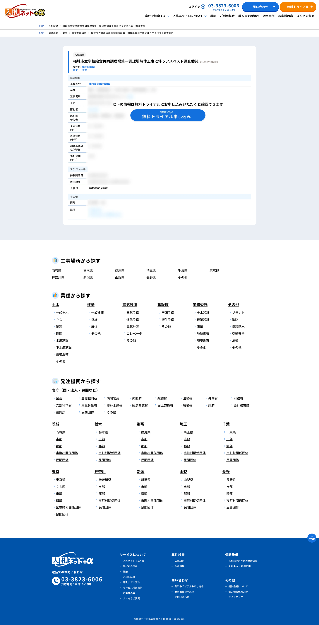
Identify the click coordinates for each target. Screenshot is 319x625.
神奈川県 (58, 277)
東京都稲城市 (88, 66)
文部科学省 (64, 405)
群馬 (140, 424)
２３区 (60, 486)
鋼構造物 (62, 354)
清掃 (235, 340)
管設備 (163, 304)
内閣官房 (113, 398)
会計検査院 (241, 405)
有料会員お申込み (184, 591)
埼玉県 (151, 270)
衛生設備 (168, 319)
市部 (59, 439)
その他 (182, 277)
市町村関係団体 (67, 452)
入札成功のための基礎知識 (243, 561)
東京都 (214, 270)
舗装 (59, 326)
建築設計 (203, 319)
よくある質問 (305, 15)
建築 (91, 304)
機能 (213, 15)
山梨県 (119, 277)
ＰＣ (59, 319)
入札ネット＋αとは (133, 561)
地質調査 (203, 333)
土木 (55, 304)
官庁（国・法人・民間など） (76, 390)
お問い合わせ (182, 597)
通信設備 (132, 319)
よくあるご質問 (131, 598)
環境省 (187, 405)
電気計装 (132, 326)
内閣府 (137, 398)
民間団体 (87, 412)
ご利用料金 (227, 15)
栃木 (98, 424)
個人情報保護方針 (238, 591)
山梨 (183, 471)
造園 (59, 333)
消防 (235, 319)
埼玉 (183, 424)
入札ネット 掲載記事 (240, 566)
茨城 (55, 424)
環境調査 (203, 340)
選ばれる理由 (130, 566)
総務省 (162, 398)
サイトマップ (236, 597)
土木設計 (203, 312)
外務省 (213, 398)
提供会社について (238, 586)
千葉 (226, 424)
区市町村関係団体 (68, 507)
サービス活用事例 (132, 587)
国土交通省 (165, 405)
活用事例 (269, 15)
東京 (55, 471)
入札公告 (179, 561)
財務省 (238, 398)
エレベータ (134, 333)
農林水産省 (114, 405)
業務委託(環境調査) (100, 84)
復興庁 (60, 412)
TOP (312, 539)
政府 (211, 405)
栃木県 (88, 270)
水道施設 (62, 340)
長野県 (151, 277)
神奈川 (100, 471)
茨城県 (56, 270)
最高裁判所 (89, 398)
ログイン (194, 6)
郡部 (59, 446)
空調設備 (168, 312)
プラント (238, 312)
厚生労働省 (89, 405)
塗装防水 (238, 326)
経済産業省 (140, 405)
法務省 (187, 398)
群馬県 (119, 270)
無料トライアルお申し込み (189, 586)
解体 (94, 326)
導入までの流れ (248, 15)
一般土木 (62, 312)
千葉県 (182, 270)
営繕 (94, 319)
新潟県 (88, 277)
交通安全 (238, 333)
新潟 (140, 471)
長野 (226, 471)
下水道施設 (64, 347)
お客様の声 (285, 15)
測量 (200, 326)
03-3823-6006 (82, 581)
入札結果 (179, 566)
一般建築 (97, 312)
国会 (59, 398)
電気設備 (129, 304)
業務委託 (200, 304)
